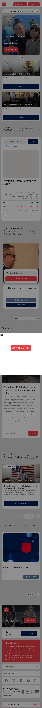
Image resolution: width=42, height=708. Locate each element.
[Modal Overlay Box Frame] (21, 354)
